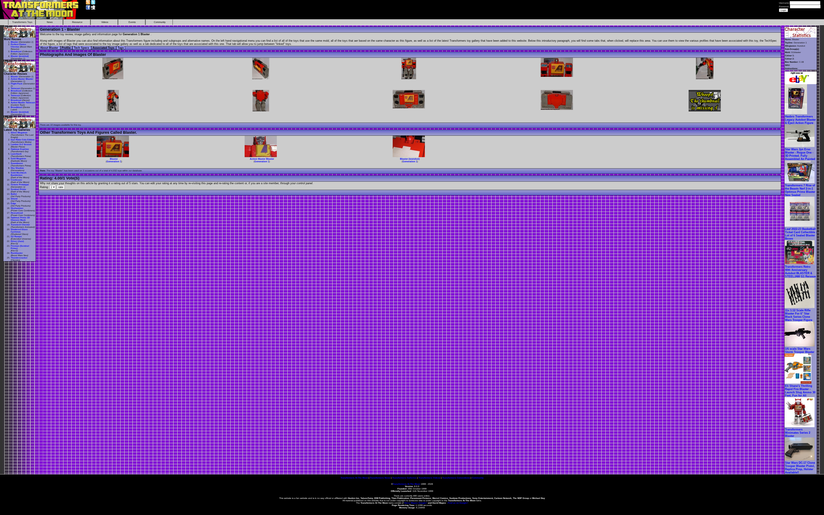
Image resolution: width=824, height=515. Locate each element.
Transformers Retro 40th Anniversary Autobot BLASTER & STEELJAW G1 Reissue (800, 271)
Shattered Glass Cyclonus (19, 230)
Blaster (114, 159)
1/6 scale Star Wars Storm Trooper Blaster (799, 350)
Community (160, 22)
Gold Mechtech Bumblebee (18, 174)
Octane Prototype (20, 184)
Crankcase (16, 180)
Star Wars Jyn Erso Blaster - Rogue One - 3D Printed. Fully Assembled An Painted (800, 154)
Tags (121, 47)
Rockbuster (17, 253)
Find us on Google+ (458, 503)
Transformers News (380, 478)
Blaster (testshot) (410, 159)
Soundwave (17, 163)
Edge (13, 203)
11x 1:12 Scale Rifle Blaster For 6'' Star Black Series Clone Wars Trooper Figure (798, 315)
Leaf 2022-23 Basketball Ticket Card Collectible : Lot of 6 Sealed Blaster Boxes (801, 233)
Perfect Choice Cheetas (18, 45)
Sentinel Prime (18, 189)
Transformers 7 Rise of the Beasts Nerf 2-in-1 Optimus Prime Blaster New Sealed (800, 190)
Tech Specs (82, 47)
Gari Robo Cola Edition (23, 139)
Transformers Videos (429, 478)
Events (132, 22)
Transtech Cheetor (20, 224)
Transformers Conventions (456, 478)
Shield (14, 198)
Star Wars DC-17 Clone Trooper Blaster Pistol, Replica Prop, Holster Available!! (800, 467)
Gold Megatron (18, 158)
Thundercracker (19, 258)
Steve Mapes (411, 503)
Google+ (422, 503)
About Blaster (49, 47)
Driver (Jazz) (17, 241)
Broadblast (16, 107)
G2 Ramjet (16, 236)
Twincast (15, 88)
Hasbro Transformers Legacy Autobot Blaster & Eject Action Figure (800, 120)
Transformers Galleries (404, 478)
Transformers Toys (22, 22)
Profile (66, 47)
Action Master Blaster (262, 159)
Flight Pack (17, 83)
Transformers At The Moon (354, 478)
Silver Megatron (19, 132)
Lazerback (16, 154)
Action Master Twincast (23, 102)
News (50, 22)
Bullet (14, 194)
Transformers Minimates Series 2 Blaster (797, 433)
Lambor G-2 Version (21, 144)
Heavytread (17, 213)
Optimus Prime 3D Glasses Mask (20, 218)
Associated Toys (103, 47)
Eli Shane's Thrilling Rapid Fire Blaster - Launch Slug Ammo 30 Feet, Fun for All (800, 390)
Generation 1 (114, 161)
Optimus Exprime (20, 149)
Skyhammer (17, 208)
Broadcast (16, 51)
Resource (77, 22)
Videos (104, 22)
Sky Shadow (17, 168)
